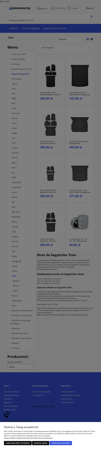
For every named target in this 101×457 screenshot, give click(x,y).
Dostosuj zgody (40, 443)
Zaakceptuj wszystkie (60, 443)
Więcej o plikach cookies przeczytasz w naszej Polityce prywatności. (28, 438)
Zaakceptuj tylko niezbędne (18, 443)
